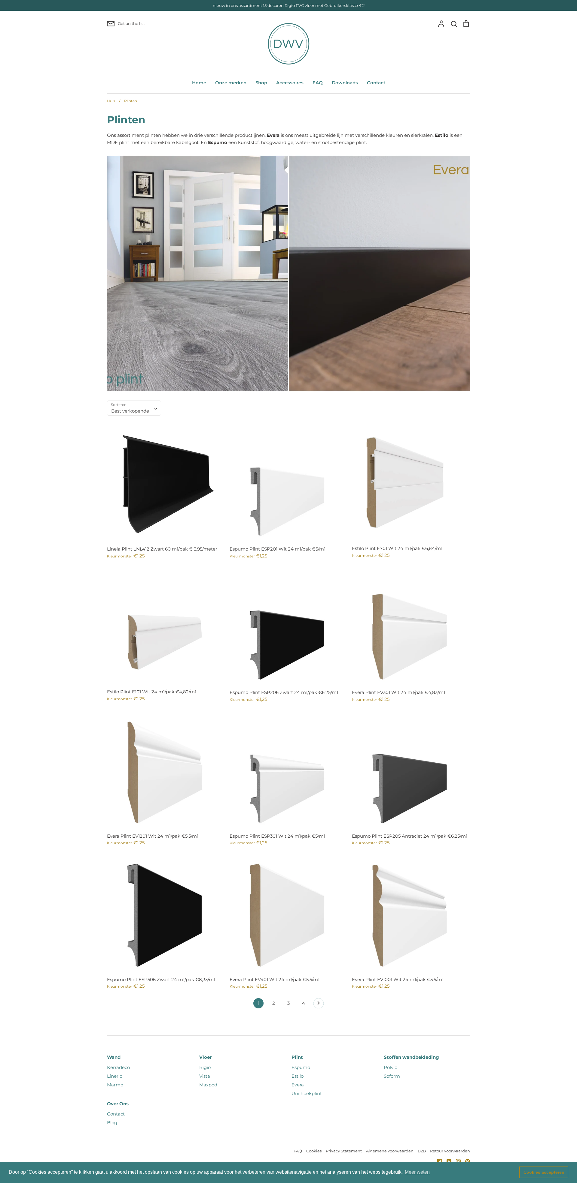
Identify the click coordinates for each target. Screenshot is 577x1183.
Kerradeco (118, 1067)
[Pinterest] (465, 1161)
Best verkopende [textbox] (130, 411)
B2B (422, 1150)
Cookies (314, 1150)
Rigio (205, 1067)
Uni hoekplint (307, 1093)
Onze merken (230, 83)
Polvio (390, 1067)
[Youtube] (446, 1161)
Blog (112, 1122)
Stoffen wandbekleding (411, 1057)
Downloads (345, 83)
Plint (297, 1057)
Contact (376, 83)
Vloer (205, 1057)
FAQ (318, 83)
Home (199, 83)
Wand (114, 1057)
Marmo (115, 1085)
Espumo (301, 1067)
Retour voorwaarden (450, 1150)
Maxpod (208, 1085)
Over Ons (118, 1103)
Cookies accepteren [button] (544, 1172)
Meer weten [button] (417, 1172)
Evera (298, 1085)
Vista (204, 1076)
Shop (261, 83)
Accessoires (290, 83)
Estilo (298, 1076)
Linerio (114, 1076)
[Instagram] (456, 1161)
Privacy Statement (344, 1150)
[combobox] (134, 408)
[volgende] (318, 1005)
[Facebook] (437, 1161)
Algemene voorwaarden (390, 1150)
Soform (392, 1076)
